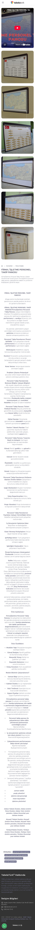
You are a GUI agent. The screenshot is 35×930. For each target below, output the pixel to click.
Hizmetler (9, 266)
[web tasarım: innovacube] (17, 925)
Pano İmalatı (20, 266)
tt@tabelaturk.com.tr (10, 907)
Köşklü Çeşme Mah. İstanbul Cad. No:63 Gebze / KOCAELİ (17, 903)
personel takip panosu (21, 852)
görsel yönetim (10, 861)
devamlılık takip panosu (14, 858)
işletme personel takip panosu (16, 855)
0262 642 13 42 (8, 909)
